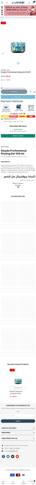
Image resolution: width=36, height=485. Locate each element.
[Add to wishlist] (30, 92)
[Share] (34, 92)
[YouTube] (17, 456)
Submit (18, 421)
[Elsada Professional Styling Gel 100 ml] (18, 377)
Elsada (8, 80)
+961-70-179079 (15, 448)
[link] (9, 225)
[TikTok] (12, 456)
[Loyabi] (18, 10)
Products (8, 17)
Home (2, 17)
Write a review (18, 136)
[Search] (7, 3)
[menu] (2, 3)
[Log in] (29, 3)
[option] (18, 10)
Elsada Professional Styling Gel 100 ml (16, 392)
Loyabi (8, 70)
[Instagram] (8, 456)
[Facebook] (3, 456)
